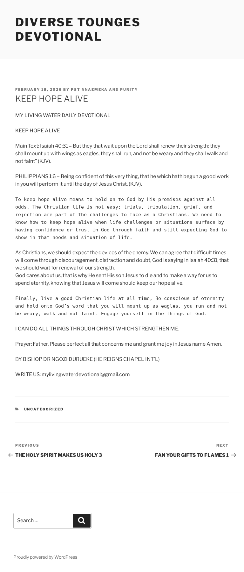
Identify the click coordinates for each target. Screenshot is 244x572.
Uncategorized (44, 409)
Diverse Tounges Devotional (78, 29)
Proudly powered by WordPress (45, 557)
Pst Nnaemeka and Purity (104, 89)
